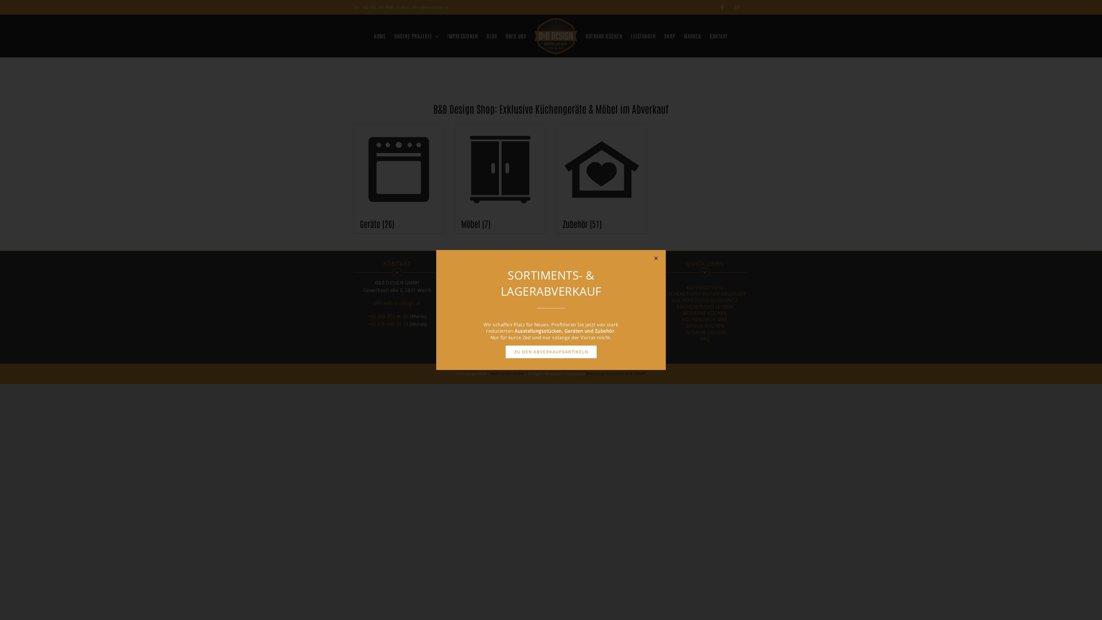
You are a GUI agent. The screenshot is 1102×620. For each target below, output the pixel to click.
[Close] (656, 258)
